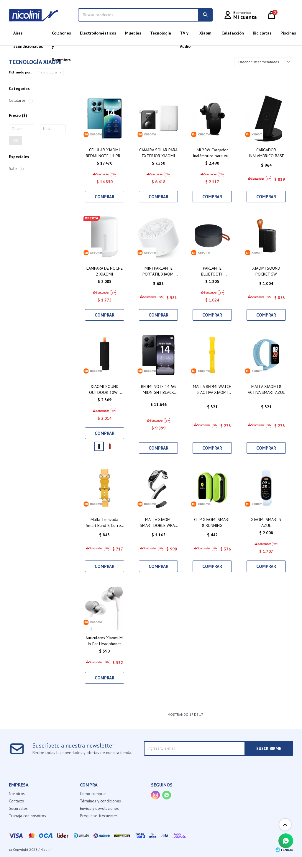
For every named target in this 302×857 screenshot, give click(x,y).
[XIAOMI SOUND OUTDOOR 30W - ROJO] (109, 446)
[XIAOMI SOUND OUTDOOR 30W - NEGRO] (105, 355)
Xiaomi (206, 33)
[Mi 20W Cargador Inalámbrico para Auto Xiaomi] (212, 118)
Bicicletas (262, 33)
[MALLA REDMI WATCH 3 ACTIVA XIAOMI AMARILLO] (212, 355)
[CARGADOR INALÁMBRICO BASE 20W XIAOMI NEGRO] (266, 118)
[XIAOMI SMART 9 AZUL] (266, 488)
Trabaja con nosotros (27, 815)
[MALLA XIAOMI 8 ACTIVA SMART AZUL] (266, 355)
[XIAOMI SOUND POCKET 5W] (266, 237)
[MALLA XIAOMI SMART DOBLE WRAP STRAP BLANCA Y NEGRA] (158, 488)
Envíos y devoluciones (99, 808)
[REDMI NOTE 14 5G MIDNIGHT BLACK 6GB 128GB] (158, 355)
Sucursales (18, 808)
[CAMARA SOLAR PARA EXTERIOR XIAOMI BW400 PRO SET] (158, 118)
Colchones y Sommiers (61, 35)
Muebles (133, 33)
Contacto (16, 801)
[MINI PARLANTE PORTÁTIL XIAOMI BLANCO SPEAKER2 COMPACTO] (158, 237)
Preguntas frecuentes (99, 815)
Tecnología (160, 33)
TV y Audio (185, 35)
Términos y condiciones (100, 801)
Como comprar (93, 793)
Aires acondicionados (28, 35)
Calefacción (232, 33)
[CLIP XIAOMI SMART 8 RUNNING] (212, 488)
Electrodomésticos (98, 33)
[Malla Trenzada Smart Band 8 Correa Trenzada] (105, 488)
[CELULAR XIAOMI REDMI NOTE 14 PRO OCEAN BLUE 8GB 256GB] (105, 118)
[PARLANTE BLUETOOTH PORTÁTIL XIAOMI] (212, 237)
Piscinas (288, 33)
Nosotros (17, 793)
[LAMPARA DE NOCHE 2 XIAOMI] (105, 237)
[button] (205, 15)
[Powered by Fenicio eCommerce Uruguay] (284, 849)
